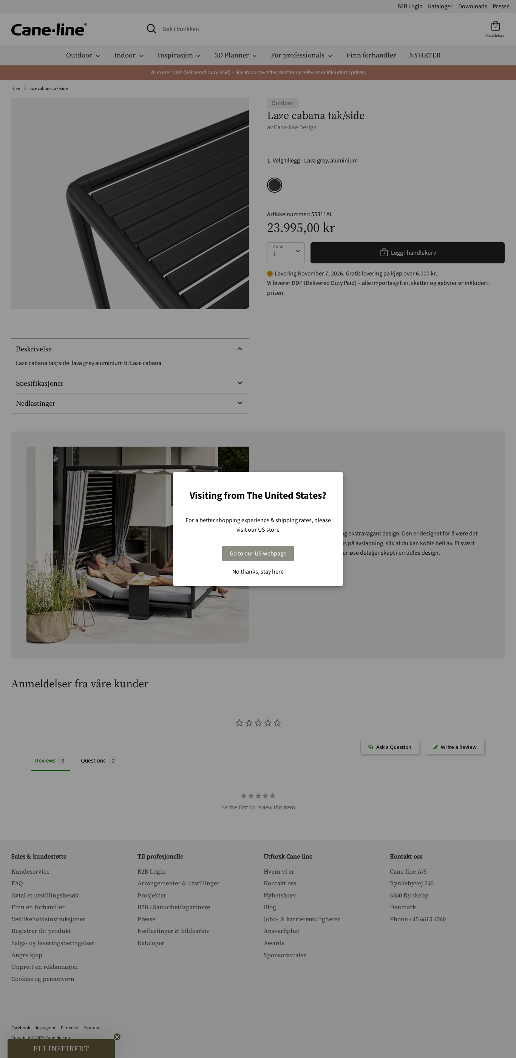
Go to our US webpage (258, 553)
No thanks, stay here (258, 572)
